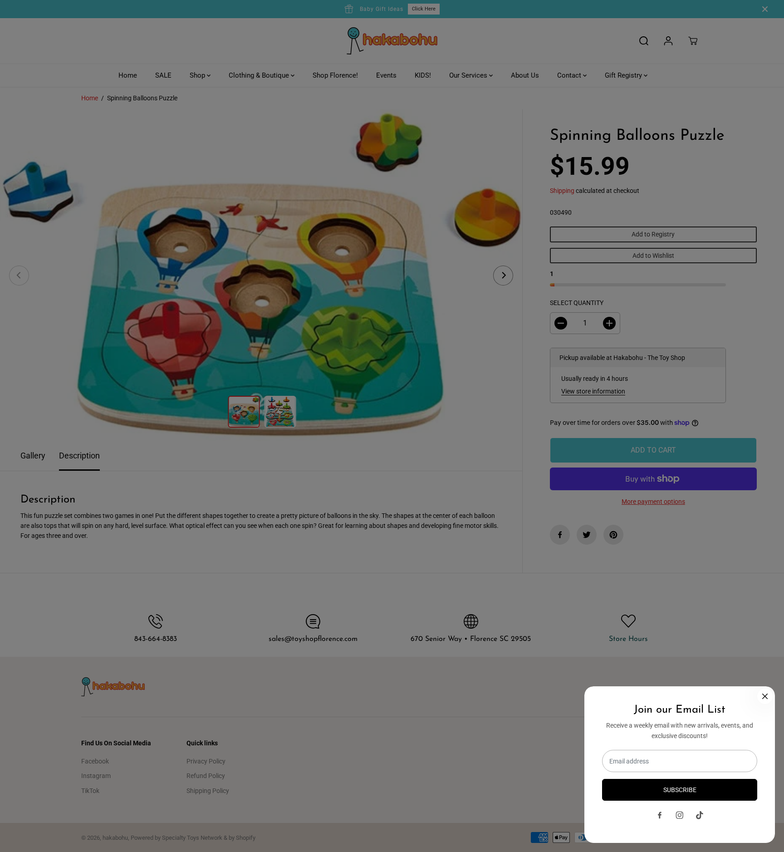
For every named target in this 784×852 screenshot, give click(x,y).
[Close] (765, 696)
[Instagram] (680, 815)
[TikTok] (700, 815)
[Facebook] (660, 815)
